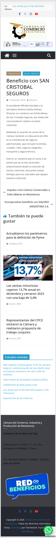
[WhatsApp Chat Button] (48, 530)
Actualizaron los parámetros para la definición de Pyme (26, 235)
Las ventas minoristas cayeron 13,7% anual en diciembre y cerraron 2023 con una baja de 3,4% (25, 292)
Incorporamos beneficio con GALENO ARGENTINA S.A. (27, 204)
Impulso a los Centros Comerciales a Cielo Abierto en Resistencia (28, 192)
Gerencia (33, 100)
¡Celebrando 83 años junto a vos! (20, 384)
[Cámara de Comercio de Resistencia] (7, 55)
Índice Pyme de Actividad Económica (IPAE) (25, 379)
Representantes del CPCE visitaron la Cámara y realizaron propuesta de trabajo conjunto (24, 326)
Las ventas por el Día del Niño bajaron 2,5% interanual (28, 8)
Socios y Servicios (31, 73)
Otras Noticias (14, 73)
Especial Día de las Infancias (18, 398)
